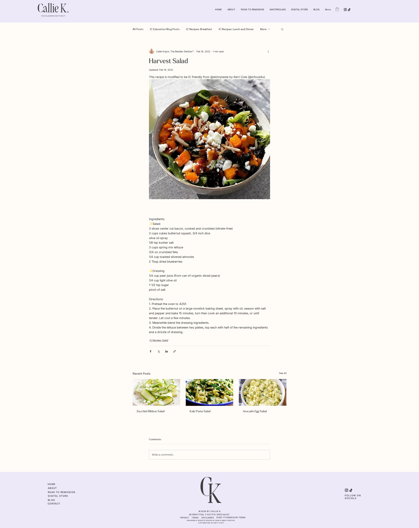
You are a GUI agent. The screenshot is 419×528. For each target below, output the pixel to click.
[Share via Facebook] (150, 351)
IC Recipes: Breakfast (199, 29)
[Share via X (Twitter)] (158, 351)
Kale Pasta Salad (200, 411)
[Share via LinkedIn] (166, 351)
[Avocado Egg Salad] (262, 392)
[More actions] (268, 51)
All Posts (138, 29)
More (263, 29)
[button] (337, 9)
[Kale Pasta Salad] (209, 392)
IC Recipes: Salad (159, 340)
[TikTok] (349, 9)
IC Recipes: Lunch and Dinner (236, 29)
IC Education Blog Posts (165, 29)
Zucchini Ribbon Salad (151, 411)
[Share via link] (174, 351)
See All (282, 373)
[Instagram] (345, 9)
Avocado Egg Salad (255, 411)
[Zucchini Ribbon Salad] (156, 392)
